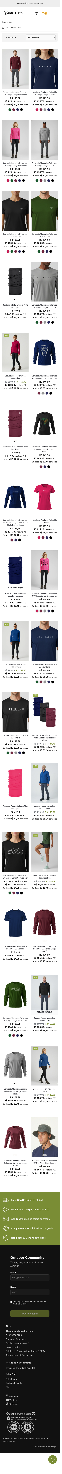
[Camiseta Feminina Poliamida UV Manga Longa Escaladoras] (44, 570)
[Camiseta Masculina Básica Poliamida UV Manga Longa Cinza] (15, 1065)
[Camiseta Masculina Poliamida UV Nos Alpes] (44, 211)
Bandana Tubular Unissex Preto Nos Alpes (15, 306)
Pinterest (13, 1404)
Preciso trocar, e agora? (17, 1343)
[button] (43, 13)
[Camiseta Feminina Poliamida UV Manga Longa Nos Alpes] (15, 140)
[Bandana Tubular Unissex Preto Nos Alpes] (15, 282)
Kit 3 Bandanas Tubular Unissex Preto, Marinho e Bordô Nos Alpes (44, 737)
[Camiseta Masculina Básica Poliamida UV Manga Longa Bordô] (44, 923)
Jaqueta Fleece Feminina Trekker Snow (15, 665)
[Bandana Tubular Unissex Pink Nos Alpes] (15, 783)
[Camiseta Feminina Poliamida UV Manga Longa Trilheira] (44, 69)
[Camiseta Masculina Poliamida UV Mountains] (44, 641)
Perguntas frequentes (16, 1339)
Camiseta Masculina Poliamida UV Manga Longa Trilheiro (44, 164)
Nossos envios (13, 1347)
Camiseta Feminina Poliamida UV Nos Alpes (15, 235)
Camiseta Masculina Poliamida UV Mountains (44, 665)
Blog (8, 1387)
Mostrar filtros (13, 28)
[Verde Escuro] (9, 109)
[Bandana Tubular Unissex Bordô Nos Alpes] (15, 423)
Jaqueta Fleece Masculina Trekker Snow (44, 807)
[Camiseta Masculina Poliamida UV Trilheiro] (15, 712)
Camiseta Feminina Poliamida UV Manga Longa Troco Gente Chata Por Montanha (15, 522)
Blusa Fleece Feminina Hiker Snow (44, 1090)
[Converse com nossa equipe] (52, 1459)
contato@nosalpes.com (21, 1331)
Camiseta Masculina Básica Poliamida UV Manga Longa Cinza (15, 1091)
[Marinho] (17, 109)
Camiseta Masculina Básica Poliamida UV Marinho (15, 947)
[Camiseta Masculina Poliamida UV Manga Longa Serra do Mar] (15, 995)
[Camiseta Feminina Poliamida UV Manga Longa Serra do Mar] (15, 852)
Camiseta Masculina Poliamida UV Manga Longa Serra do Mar (15, 1019)
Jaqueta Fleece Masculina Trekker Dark (44, 1019)
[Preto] (21, 109)
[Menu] (57, 13)
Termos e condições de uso (19, 1355)
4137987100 (15, 1335)
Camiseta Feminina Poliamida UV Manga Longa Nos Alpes (15, 164)
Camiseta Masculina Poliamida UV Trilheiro (15, 736)
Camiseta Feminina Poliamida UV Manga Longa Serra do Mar (15, 876)
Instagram (13, 1396)
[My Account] (36, 13)
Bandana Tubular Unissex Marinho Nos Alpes (15, 594)
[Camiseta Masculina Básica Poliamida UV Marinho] (15, 923)
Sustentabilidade (14, 1383)
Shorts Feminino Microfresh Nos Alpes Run (44, 876)
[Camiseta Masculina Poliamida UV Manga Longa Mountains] (44, 282)
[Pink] (37, 109)
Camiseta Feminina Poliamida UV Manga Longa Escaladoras (44, 594)
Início (4, 22)
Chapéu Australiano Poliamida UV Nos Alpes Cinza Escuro (44, 1161)
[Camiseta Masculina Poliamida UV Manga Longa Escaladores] (44, 352)
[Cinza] (44, 109)
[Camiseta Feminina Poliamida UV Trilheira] (44, 497)
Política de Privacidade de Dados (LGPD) (25, 1351)
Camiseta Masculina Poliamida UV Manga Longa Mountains (44, 306)
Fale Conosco (12, 1379)
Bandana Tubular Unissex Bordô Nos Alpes (15, 448)
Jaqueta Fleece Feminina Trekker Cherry (15, 377)
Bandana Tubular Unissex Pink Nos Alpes (15, 807)
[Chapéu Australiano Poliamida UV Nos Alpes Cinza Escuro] (44, 1137)
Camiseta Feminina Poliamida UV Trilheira (44, 521)
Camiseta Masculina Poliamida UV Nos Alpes (44, 235)
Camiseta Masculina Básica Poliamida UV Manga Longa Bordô (44, 948)
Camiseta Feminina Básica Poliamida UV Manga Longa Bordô (15, 1163)
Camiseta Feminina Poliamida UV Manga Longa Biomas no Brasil (44, 449)
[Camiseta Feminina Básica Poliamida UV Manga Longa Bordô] (15, 1137)
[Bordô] (13, 109)
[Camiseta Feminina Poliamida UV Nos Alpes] (15, 211)
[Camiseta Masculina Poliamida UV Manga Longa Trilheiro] (44, 140)
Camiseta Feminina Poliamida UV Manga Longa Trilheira (44, 93)
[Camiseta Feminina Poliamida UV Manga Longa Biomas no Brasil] (44, 423)
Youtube (13, 1400)
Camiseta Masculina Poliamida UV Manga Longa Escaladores (44, 377)
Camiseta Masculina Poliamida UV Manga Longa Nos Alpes (15, 93)
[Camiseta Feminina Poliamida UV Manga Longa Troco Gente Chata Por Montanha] (15, 497)
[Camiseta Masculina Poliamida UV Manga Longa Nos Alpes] (15, 69)
